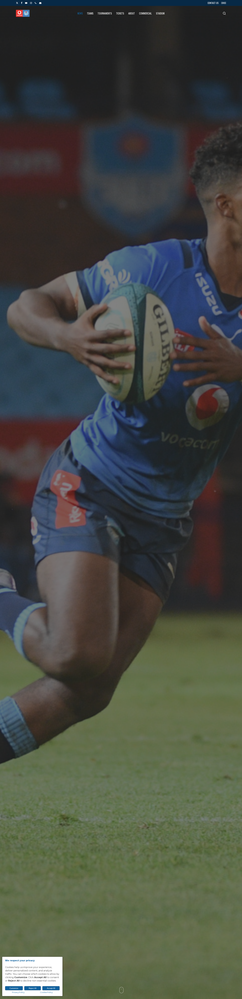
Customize (14, 988)
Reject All (32, 988)
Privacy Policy (18, 992)
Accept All (51, 988)
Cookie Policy (46, 992)
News (121, 543)
